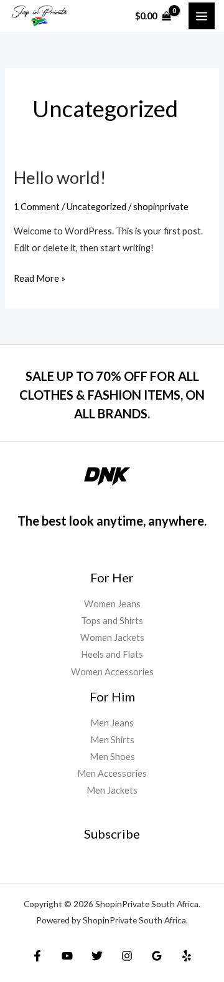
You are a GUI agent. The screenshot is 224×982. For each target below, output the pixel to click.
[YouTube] (67, 955)
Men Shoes (112, 756)
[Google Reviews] (156, 955)
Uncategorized (96, 206)
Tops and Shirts (112, 620)
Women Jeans (112, 604)
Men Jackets (112, 790)
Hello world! (60, 177)
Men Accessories (112, 773)
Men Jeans (112, 723)
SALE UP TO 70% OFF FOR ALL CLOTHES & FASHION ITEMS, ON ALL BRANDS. (112, 394)
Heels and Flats (112, 654)
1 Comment (37, 206)
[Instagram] (127, 955)
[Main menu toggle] (202, 15)
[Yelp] (186, 955)
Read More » (39, 277)
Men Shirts (112, 739)
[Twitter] (97, 955)
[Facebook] (37, 955)
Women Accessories (112, 672)
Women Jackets (112, 637)
